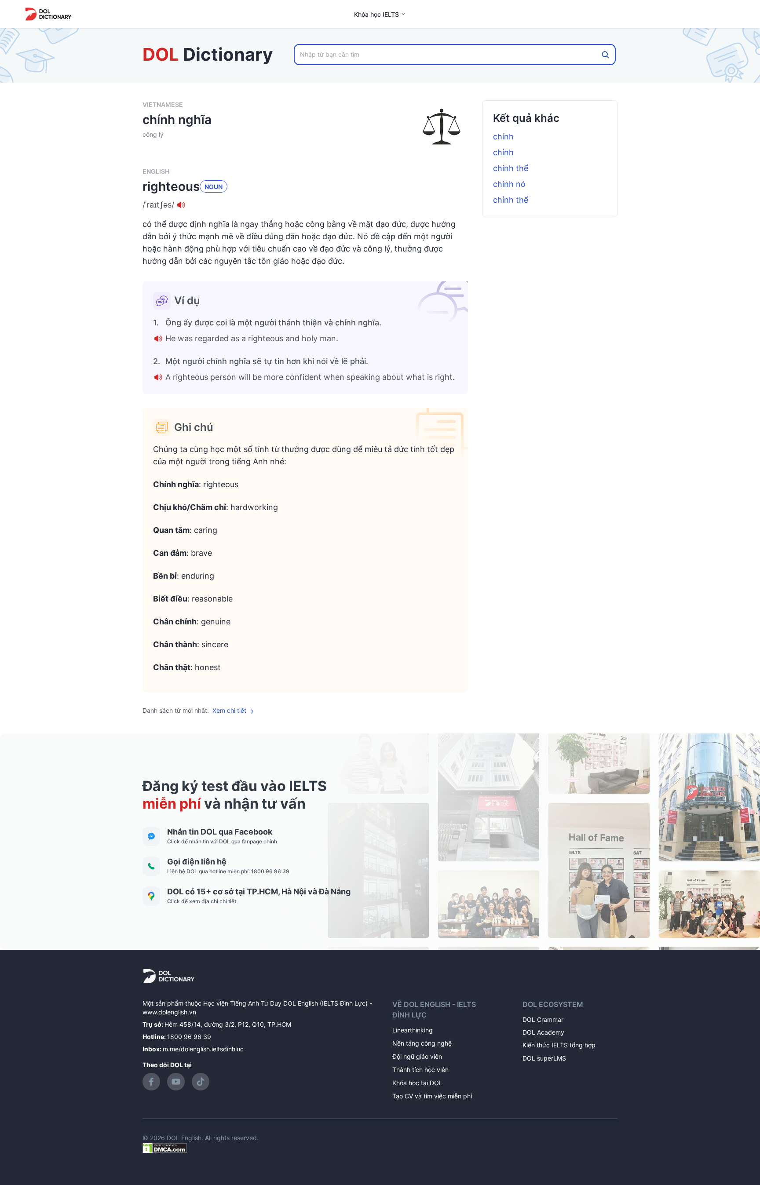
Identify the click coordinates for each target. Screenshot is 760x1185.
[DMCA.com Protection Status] (164, 1147)
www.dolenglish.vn (169, 1012)
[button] (305, 205)
